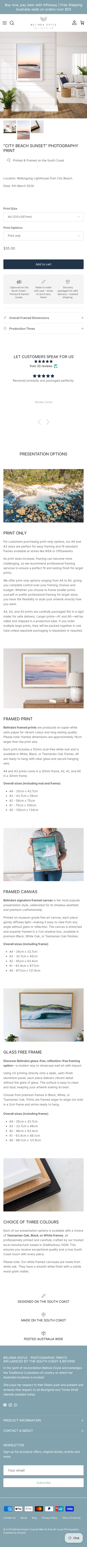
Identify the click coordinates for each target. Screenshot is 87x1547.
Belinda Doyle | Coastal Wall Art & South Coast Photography (46, 1529)
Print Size (10, 208)
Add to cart (43, 264)
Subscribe (43, 1482)
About (23, 1517)
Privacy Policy (49, 1517)
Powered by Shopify (14, 1532)
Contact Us (9, 1517)
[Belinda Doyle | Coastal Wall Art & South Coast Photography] (43, 22)
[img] (43, 361)
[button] (40, 422)
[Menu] (4, 23)
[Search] (14, 23)
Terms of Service (71, 1517)
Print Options (13, 227)
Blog (34, 1517)
